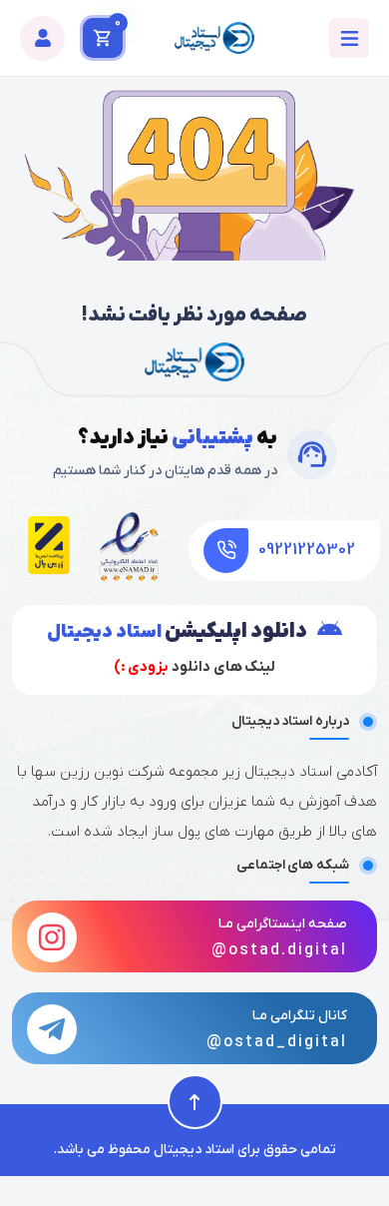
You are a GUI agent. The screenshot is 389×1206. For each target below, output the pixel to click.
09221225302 (306, 550)
